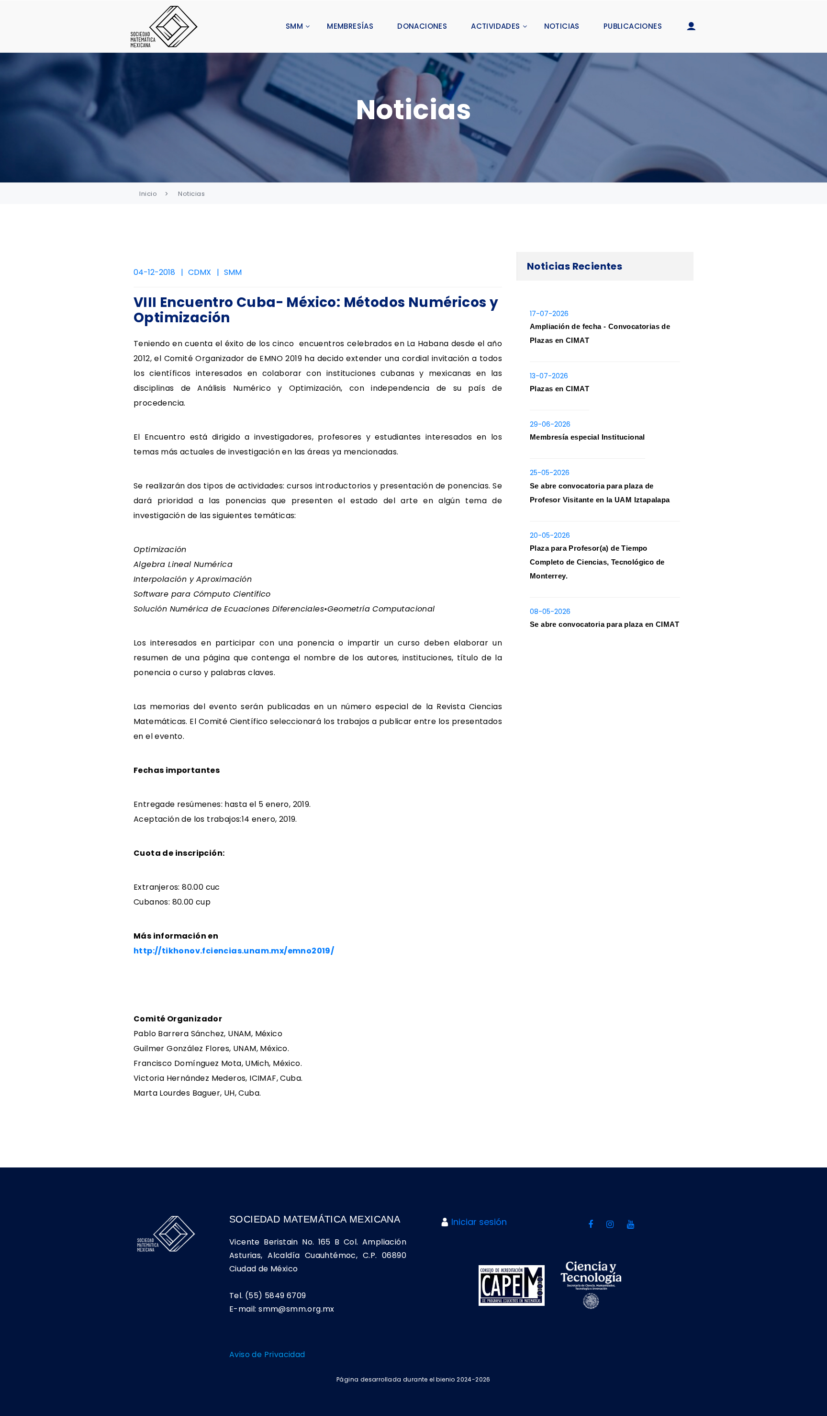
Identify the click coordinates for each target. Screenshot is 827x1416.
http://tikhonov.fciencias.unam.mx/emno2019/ (234, 950)
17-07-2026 (549, 313)
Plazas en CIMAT (559, 389)
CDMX (199, 272)
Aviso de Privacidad (267, 1354)
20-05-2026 (550, 535)
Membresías (350, 26)
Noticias (562, 26)
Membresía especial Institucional (587, 437)
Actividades (495, 26)
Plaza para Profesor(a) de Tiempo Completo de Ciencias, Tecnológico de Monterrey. (597, 562)
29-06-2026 (550, 424)
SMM (294, 26)
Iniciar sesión (479, 1222)
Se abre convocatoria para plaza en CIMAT (604, 624)
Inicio (148, 193)
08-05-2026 (550, 611)
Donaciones (422, 26)
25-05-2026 (550, 472)
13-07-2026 (549, 376)
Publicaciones (632, 26)
